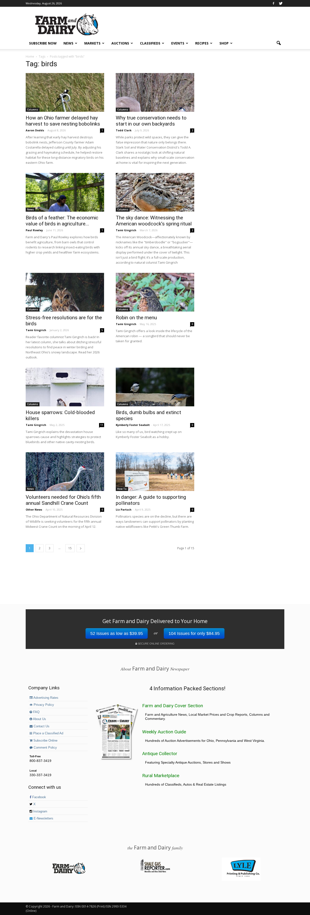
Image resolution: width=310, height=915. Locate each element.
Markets (92, 43)
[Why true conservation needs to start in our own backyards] (155, 92)
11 (101, 425)
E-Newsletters (43, 818)
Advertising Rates (45, 697)
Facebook (38, 797)
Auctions (120, 43)
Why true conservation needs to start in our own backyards (151, 121)
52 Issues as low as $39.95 (116, 633)
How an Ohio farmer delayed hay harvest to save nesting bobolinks (63, 121)
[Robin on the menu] (155, 292)
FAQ (35, 712)
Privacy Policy (43, 705)
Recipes (202, 43)
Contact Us (41, 726)
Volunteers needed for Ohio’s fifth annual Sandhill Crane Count (63, 500)
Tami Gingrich (126, 230)
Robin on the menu (136, 317)
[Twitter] (280, 3)
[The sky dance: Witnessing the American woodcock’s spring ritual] (155, 192)
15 (70, 548)
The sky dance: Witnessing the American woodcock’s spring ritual (154, 221)
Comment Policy (45, 747)
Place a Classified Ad (47, 733)
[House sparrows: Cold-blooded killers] (65, 387)
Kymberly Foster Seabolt (133, 425)
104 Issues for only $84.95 (194, 633)
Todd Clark (124, 130)
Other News (34, 509)
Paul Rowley (34, 230)
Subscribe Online (44, 740)
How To (122, 489)
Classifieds (150, 43)
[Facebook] (273, 3)
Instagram (39, 811)
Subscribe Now (43, 43)
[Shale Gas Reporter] (155, 872)
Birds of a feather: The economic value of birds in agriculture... (62, 221)
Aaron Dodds (35, 130)
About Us (39, 719)
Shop (224, 43)
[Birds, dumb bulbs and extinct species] (155, 387)
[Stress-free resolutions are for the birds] (65, 292)
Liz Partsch (124, 509)
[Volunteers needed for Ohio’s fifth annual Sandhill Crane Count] (65, 471)
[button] (278, 43)
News (68, 43)
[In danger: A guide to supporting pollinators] (155, 471)
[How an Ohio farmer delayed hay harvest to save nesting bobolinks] (65, 92)
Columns (32, 109)
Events (177, 43)
